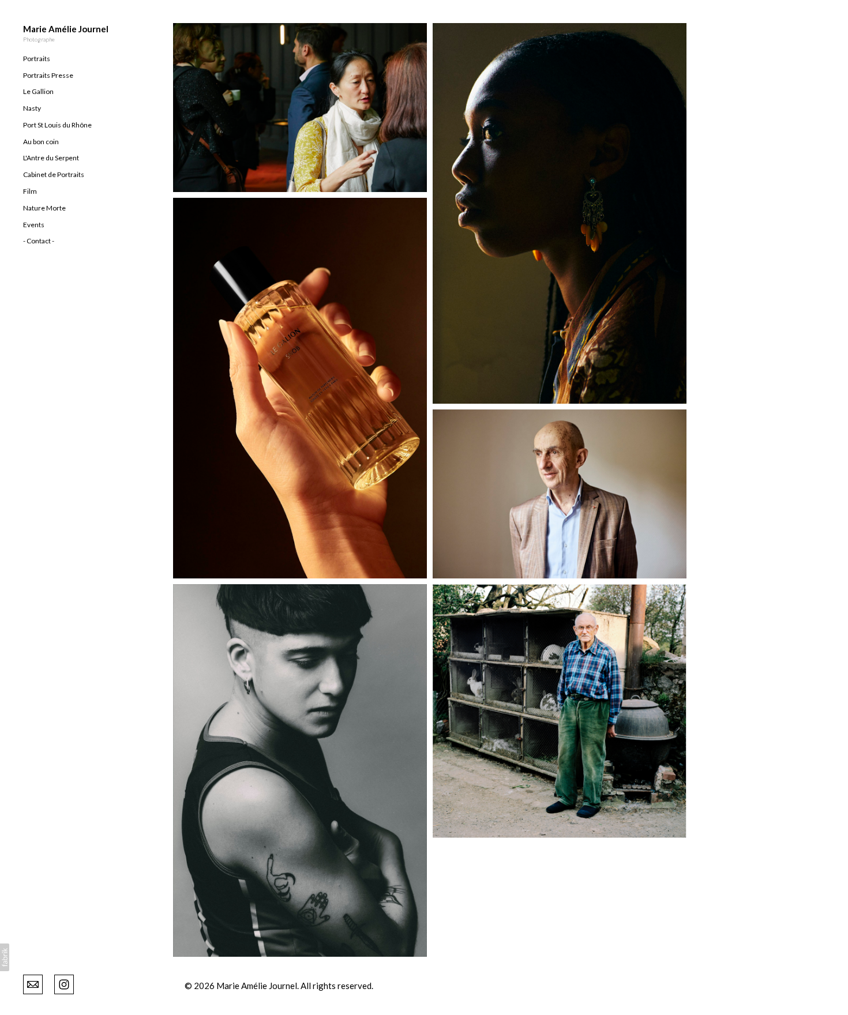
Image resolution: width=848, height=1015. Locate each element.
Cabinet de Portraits (53, 174)
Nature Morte (44, 208)
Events (33, 224)
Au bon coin (41, 141)
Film (30, 191)
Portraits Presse (48, 75)
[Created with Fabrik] (4, 957)
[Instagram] (64, 983)
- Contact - (38, 240)
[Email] (33, 983)
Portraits (36, 58)
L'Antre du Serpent (51, 157)
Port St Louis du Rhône (57, 125)
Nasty (32, 108)
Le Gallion (38, 91)
